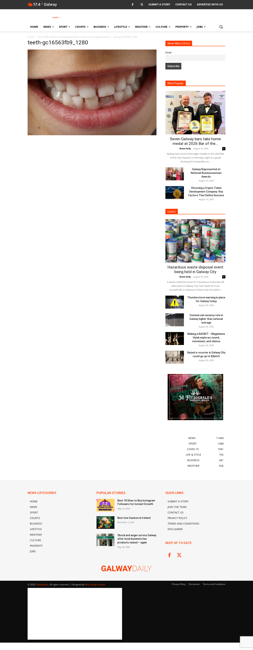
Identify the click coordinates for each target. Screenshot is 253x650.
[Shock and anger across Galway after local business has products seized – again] (105, 540)
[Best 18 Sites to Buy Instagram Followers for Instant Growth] (105, 505)
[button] (221, 26)
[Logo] (57, 17)
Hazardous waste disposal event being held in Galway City (195, 269)
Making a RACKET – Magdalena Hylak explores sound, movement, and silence (206, 337)
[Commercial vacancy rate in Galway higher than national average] (174, 319)
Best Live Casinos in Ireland (134, 517)
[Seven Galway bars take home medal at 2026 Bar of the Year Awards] (195, 112)
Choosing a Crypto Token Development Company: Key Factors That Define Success (206, 191)
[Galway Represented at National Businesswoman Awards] (174, 173)
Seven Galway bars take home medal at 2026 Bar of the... (195, 141)
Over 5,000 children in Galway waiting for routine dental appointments (73, 36)
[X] (142, 5)
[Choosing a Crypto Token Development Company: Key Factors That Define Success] (174, 192)
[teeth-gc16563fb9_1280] (92, 134)
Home (31, 36)
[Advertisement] (92, 176)
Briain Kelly (185, 148)
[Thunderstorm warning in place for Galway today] (174, 302)
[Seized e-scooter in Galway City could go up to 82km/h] (174, 357)
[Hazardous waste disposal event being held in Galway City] (195, 241)
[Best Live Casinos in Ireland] (105, 522)
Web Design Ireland (95, 584)
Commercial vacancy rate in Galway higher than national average (206, 319)
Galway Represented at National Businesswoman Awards (206, 173)
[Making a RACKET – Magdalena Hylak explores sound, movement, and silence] (174, 338)
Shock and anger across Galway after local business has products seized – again (136, 539)
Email (168, 52)
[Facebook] (132, 5)
